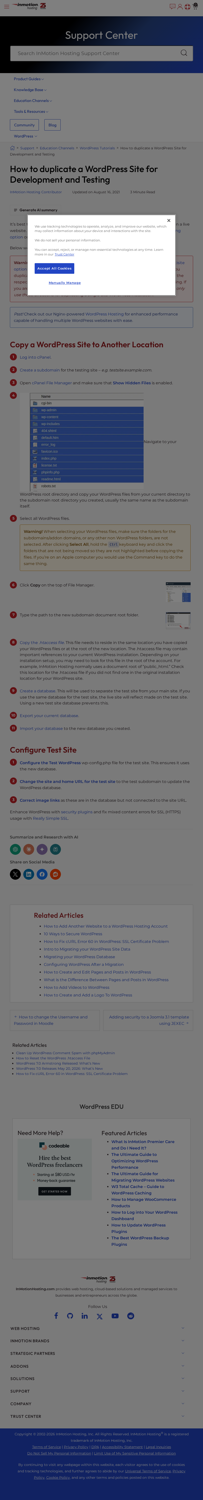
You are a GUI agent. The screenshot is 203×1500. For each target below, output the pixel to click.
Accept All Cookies (54, 268)
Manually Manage (65, 283)
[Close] (168, 220)
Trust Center (64, 254)
